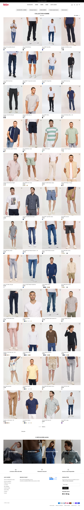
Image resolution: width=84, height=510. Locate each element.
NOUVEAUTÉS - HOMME (21, 9)
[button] (21, 18)
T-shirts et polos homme (53, 9)
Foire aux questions (7, 481)
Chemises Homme (33, 9)
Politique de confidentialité (59, 505)
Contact (5, 493)
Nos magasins (6, 486)
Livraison (5, 491)
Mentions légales (52, 505)
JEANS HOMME (43, 9)
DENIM (47, 4)
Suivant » (43, 426)
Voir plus (23, 431)
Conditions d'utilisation (67, 505)
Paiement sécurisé (74, 505)
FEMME (41, 4)
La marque (6, 484)
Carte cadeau (6, 489)
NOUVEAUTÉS (30, 4)
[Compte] (72, 4)
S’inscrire (65, 488)
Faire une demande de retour (9, 479)
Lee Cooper (7, 502)
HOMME (36, 4)
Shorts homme (64, 9)
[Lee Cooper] (6, 5)
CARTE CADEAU (53, 4)
